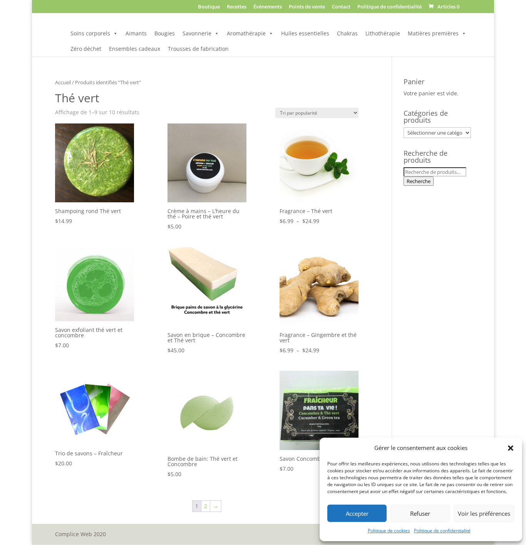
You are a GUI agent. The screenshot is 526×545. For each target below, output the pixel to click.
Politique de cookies (389, 530)
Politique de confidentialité (442, 530)
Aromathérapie (246, 33)
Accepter (357, 513)
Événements (267, 7)
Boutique (209, 7)
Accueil (63, 82)
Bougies (164, 33)
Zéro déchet (85, 48)
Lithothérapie (382, 33)
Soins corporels (90, 33)
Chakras (347, 33)
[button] (510, 448)
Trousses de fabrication (198, 48)
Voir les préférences (484, 513)
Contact (341, 7)
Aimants (136, 33)
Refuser (420, 513)
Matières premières (433, 33)
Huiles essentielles (305, 33)
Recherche (419, 181)
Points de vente (307, 7)
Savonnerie (197, 33)
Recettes (236, 7)
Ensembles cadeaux (134, 48)
